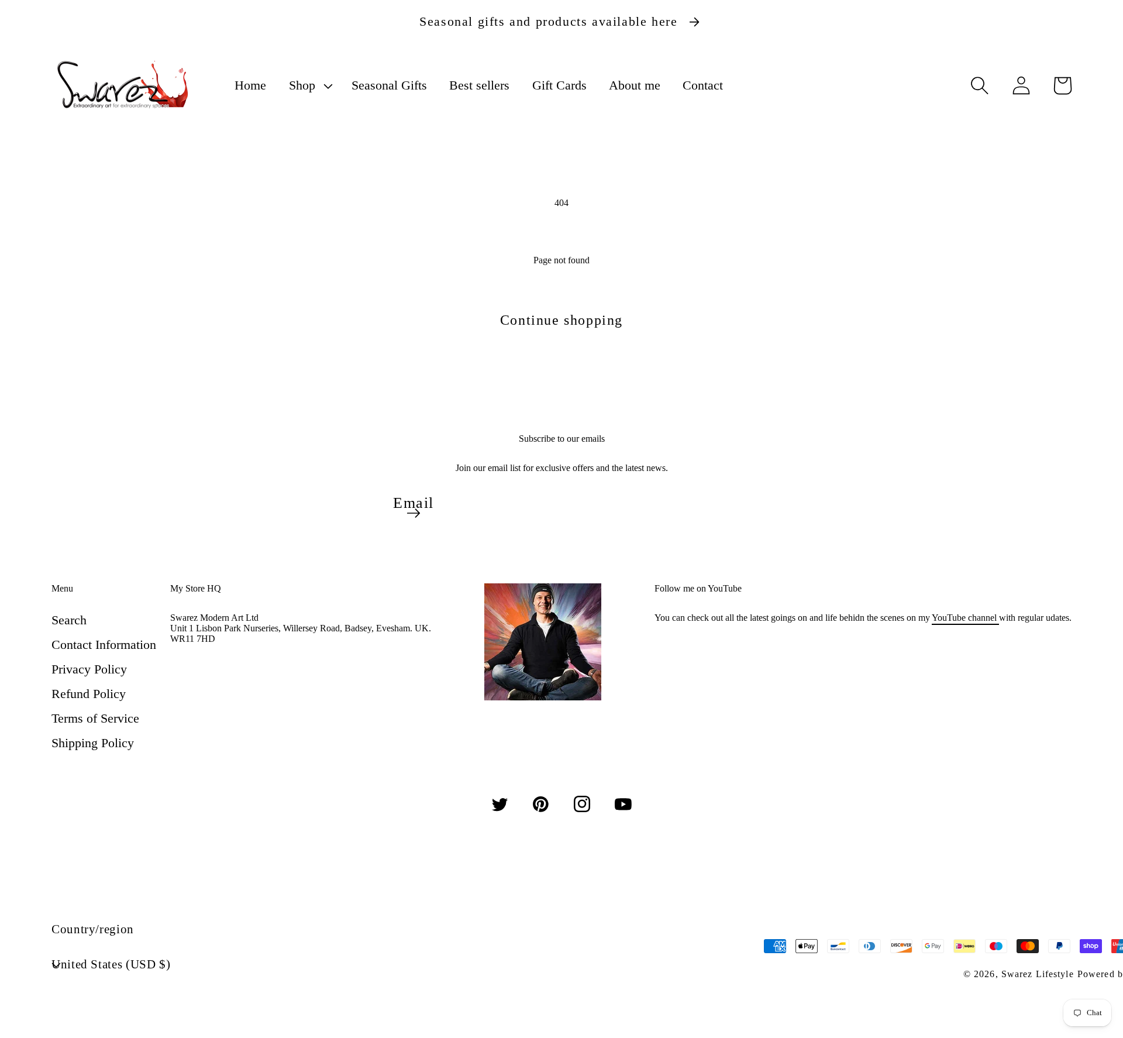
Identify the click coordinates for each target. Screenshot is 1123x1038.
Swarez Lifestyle (1037, 974)
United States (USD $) (110, 964)
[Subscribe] (413, 513)
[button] (308, 85)
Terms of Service (95, 718)
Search (69, 620)
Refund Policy (88, 693)
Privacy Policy (89, 669)
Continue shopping (561, 320)
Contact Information (103, 644)
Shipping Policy (92, 742)
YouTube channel (965, 618)
